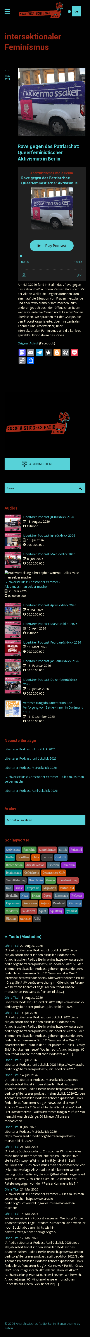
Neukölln (12, 896)
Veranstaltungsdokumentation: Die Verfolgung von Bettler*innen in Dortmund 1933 (53, 707)
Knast (19, 888)
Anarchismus (47, 850)
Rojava (44, 903)
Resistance (30, 903)
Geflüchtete (31, 873)
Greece (50, 880)
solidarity (12, 911)
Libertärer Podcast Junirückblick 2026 (49, 535)
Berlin (10, 857)
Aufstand (76, 850)
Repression (13, 903)
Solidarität (28, 911)
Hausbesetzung (67, 880)
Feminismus (13, 873)
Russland (59, 903)
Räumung (74, 903)
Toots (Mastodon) (25, 936)
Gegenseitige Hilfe (54, 873)
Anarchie (29, 850)
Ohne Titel (12, 946)
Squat (42, 911)
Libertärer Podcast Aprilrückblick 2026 (49, 605)
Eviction (53, 865)
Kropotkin (33, 888)
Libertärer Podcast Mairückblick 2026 (49, 554)
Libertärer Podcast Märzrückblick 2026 (50, 624)
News (24, 896)
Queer (47, 896)
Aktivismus (13, 850)
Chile (36, 857)
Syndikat (71, 911)
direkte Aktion (35, 865)
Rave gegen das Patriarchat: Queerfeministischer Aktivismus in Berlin (48, 153)
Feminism (69, 865)
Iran (9, 888)
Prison (36, 896)
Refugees (76, 896)
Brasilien (23, 857)
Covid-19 (60, 857)
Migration (49, 888)
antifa (63, 850)
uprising (25, 919)
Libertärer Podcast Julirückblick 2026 (48, 517)
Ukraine (11, 919)
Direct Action (14, 865)
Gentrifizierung (15, 880)
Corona (47, 857)
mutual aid (67, 888)
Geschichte (36, 880)
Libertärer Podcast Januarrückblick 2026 (51, 661)
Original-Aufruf (28, 343)
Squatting (56, 911)
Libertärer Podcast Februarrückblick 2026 (52, 642)
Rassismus (61, 896)
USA (37, 919)
